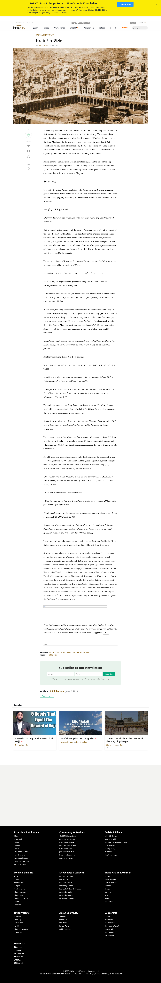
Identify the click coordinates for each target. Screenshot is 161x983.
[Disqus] (80, 792)
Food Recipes (19, 882)
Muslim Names (19, 889)
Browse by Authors (66, 886)
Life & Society (64, 879)
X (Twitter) (18, 950)
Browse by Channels (66, 898)
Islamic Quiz (18, 895)
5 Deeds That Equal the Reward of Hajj (131, 979)
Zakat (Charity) (110, 849)
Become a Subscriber (67, 855)
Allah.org (17, 916)
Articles (52, 652)
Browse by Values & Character (70, 889)
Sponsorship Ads (111, 932)
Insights (17, 886)
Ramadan (108, 852)
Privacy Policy (64, 926)
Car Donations (110, 923)
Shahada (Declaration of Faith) (116, 842)
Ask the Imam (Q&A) (66, 842)
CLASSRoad (18, 932)
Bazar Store (109, 920)
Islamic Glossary (20, 892)
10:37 (106, 632)
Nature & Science (65, 882)
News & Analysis (111, 882)
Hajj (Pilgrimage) (111, 855)
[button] (54, 221)
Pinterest (19, 963)
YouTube (19, 957)
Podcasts (17, 905)
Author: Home (47, 696)
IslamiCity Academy (21, 929)
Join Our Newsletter (66, 852)
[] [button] (53, 644)
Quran (16, 842)
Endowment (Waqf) (112, 926)
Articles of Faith (110, 839)
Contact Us (63, 920)
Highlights (84, 652)
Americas (108, 886)
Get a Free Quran (65, 849)
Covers (16, 879)
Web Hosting (109, 935)
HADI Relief (18, 923)
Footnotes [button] (47, 644)
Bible (51, 655)
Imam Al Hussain (67, 742)
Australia (108, 892)
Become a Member (66, 858)
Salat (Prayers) (110, 845)
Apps (16, 876)
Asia (106, 895)
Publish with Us (65, 929)
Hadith (16, 849)
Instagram (20, 954)
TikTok (18, 960)
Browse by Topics (65, 892)
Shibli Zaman (56, 691)
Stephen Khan (111, 745)
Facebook (19, 947)
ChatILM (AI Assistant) (67, 836)
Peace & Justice (110, 879)
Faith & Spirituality (45, 35)
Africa (107, 898)
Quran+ (17, 845)
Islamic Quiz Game (21, 898)
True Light (19, 745)
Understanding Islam (22, 861)
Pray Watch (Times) (21, 852)
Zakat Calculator (20, 864)
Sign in (133, 23)
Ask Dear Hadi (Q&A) (67, 839)
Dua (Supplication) (21, 858)
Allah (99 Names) (111, 836)
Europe (107, 889)
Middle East (109, 901)
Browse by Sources (66, 895)
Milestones (63, 923)
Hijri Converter (19, 855)
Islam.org (17, 920)
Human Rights (110, 876)
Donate (107, 916)
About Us (62, 916)
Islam (16, 836)
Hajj (55, 655)
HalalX (16, 926)
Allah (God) (18, 839)
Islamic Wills (109, 929)
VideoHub (17, 901)
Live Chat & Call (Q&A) (67, 845)
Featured (75, 652)
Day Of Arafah (81, 742)
